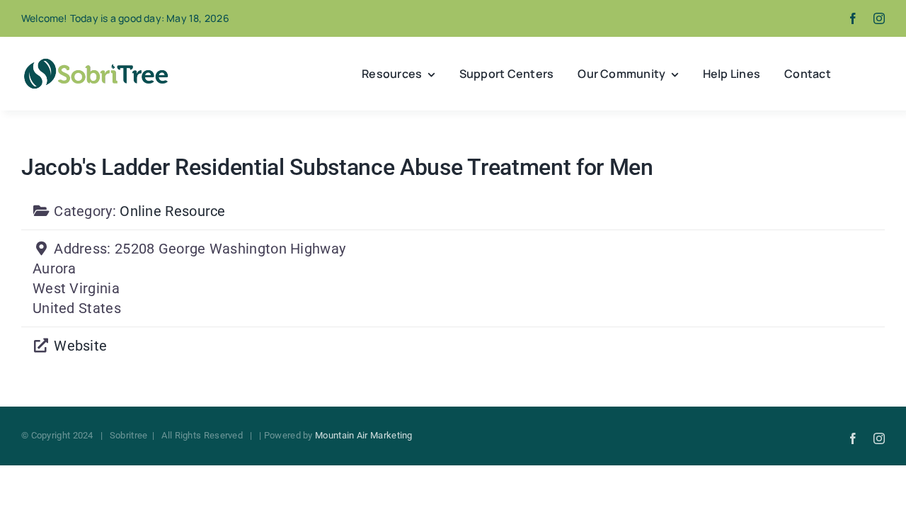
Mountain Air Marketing (364, 435)
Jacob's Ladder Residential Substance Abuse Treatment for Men (337, 167)
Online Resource (173, 211)
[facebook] (853, 18)
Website (80, 345)
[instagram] (879, 18)
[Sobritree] (95, 62)
